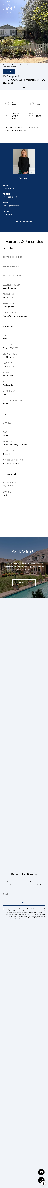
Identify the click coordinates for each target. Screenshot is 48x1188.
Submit (24, 902)
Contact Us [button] (24, 583)
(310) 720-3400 (10, 197)
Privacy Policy (33, 918)
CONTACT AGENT (24, 222)
